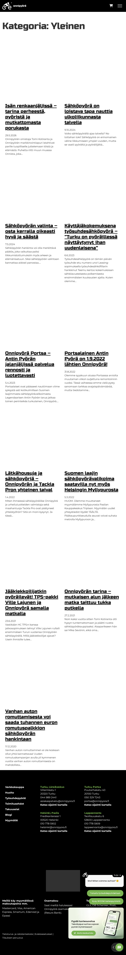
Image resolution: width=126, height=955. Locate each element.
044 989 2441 (48, 797)
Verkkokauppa (14, 787)
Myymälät (11, 820)
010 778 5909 (92, 823)
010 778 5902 (48, 823)
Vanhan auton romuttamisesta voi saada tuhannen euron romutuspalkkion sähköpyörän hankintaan (31, 725)
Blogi (8, 815)
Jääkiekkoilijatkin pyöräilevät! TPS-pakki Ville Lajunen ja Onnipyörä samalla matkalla (31, 602)
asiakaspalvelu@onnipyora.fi (57, 801)
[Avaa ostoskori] (111, 5)
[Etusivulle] (14, 6)
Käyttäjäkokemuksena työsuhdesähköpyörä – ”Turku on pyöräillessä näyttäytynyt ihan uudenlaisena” (91, 237)
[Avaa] (121, 6)
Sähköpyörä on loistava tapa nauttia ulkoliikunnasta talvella (89, 114)
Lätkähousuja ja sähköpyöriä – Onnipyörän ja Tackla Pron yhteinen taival (29, 481)
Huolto (9, 792)
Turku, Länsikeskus (52, 786)
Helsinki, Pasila (49, 813)
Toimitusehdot (14, 803)
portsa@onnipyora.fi (96, 801)
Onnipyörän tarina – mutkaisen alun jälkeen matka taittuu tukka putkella (92, 600)
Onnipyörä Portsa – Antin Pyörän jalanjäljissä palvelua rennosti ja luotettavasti (29, 364)
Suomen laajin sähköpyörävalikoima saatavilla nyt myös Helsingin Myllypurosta (91, 481)
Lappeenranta (92, 813)
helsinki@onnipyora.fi (53, 827)
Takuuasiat (12, 809)
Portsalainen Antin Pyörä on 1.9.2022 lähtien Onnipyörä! (86, 358)
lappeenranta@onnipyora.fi (101, 827)
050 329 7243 (92, 797)
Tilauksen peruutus (12, 937)
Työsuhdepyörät (15, 798)
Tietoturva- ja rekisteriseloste (17, 934)
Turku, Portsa (92, 786)
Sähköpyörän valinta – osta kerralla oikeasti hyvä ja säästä (31, 231)
